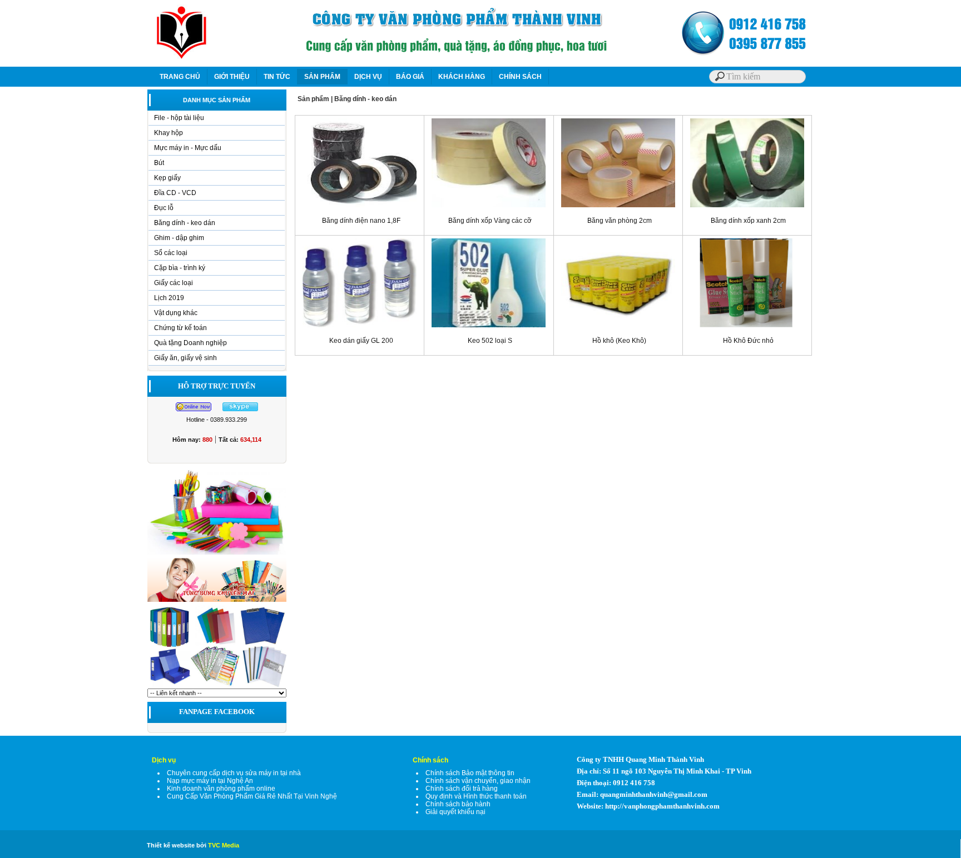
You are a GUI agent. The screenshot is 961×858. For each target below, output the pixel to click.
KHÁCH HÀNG (461, 77)
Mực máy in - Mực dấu (187, 148)
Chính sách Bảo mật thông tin (469, 773)
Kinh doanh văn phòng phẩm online (221, 788)
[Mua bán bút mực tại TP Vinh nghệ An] (216, 554)
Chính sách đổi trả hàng (461, 788)
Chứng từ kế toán (180, 328)
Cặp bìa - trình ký (179, 268)
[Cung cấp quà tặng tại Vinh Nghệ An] (216, 601)
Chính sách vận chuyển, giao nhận (478, 781)
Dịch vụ (164, 760)
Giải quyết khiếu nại (455, 812)
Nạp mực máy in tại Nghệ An (210, 781)
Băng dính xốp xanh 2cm (748, 221)
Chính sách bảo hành (458, 804)
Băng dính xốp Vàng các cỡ (490, 221)
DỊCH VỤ (368, 77)
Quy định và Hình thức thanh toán (476, 796)
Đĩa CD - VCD (175, 193)
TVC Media (223, 845)
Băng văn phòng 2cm (619, 221)
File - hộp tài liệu (179, 118)
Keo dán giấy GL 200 (361, 341)
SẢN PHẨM (322, 77)
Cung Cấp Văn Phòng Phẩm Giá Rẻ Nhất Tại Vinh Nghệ (252, 796)
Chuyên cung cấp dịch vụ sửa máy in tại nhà (234, 773)
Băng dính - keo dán (184, 223)
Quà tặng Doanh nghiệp (190, 343)
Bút (159, 163)
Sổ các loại (170, 253)
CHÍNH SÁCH (520, 77)
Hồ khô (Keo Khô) (619, 341)
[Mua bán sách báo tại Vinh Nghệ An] (216, 686)
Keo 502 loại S (490, 341)
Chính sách (430, 760)
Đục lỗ (164, 208)
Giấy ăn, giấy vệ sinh (185, 358)
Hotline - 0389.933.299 (216, 419)
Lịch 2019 (169, 298)
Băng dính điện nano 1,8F (361, 221)
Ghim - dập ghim (179, 238)
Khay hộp (168, 133)
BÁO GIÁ (410, 77)
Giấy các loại (173, 283)
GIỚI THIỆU (232, 77)
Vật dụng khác (175, 313)
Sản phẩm (313, 99)
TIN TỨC (277, 77)
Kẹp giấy (167, 178)
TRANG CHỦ (180, 77)
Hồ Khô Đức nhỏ (748, 341)
